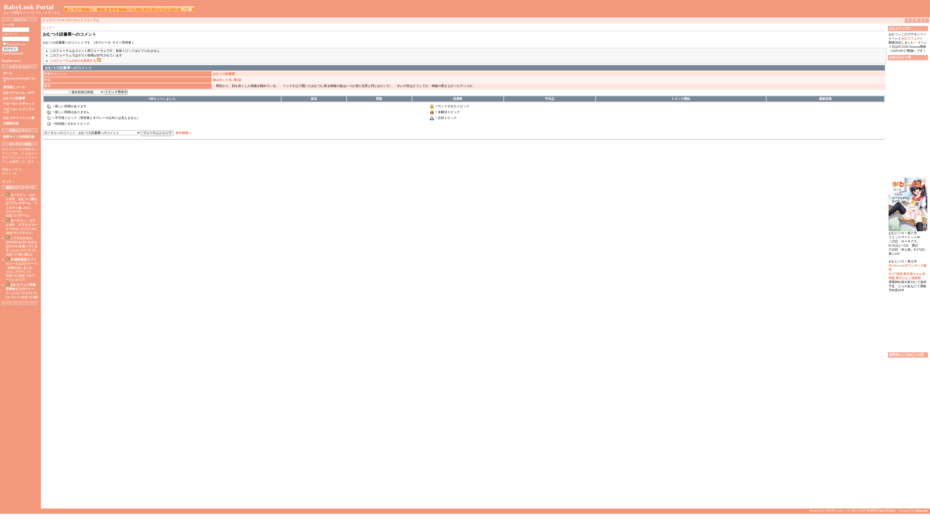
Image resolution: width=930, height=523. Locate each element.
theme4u (922, 510)
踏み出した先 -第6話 (227, 80)
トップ (47, 28)
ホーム (8, 73)
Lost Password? (12, 53)
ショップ (18, 279)
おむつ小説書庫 (14, 98)
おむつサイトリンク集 (19, 118)
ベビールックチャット (19, 103)
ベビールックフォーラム (82, 20)
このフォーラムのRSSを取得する (73, 60)
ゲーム (23, 215)
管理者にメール (14, 87)
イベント (13, 297)
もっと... (8, 181)
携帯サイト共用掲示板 (19, 136)
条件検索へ (183, 133)
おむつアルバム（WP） (20, 92)
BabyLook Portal (29, 7)
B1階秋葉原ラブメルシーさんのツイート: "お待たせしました (22, 263)
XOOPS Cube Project (880, 510)
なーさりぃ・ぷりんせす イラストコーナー (21, 225)
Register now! (11, 60)
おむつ (11, 215)
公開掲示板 (11, 123)
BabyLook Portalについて (20, 80)
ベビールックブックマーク (19, 111)
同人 (28, 254)
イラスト (25, 233)
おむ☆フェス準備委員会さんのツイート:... (21, 289)
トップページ (51, 20)
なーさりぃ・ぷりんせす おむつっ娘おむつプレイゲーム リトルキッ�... (21, 201)
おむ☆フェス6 (911, 38)
